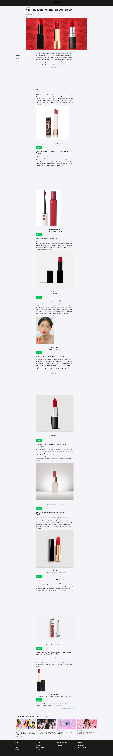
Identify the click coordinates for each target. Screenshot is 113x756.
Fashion (55, 4)
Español (72, 4)
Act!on (44, 4)
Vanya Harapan (32, 13)
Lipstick (67, 708)
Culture (49, 4)
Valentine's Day (72, 708)
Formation (66, 4)
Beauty (60, 4)
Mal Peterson (37, 50)
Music (40, 4)
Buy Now (39, 147)
